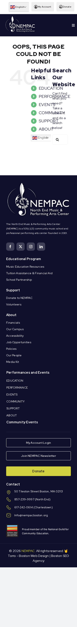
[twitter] (20, 247)
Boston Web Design (34, 556)
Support (13, 290)
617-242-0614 (23, 507)
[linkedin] (41, 247)
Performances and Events (28, 372)
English (19, 7)
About (11, 315)
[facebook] (10, 247)
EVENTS (47, 104)
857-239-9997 (24, 499)
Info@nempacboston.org (31, 515)
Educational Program (23, 259)
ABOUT (46, 129)
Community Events (22, 422)
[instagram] (31, 247)
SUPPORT (49, 121)
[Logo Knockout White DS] (20, 17)
